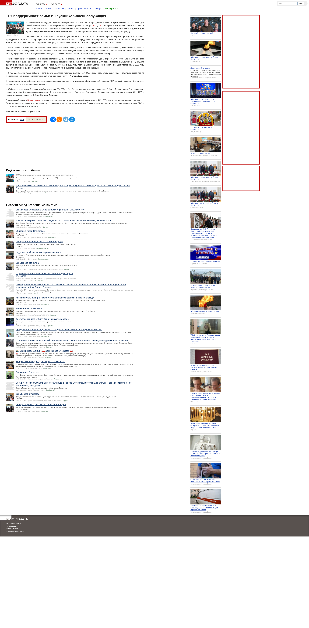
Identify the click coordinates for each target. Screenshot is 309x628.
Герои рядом (33, 100)
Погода (70, 8)
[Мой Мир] (72, 119)
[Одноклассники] (59, 119)
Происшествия (84, 8)
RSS (22, 531)
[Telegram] (66, 119)
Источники (59, 8)
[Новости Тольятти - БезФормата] (14, 3)
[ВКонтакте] (53, 119)
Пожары (98, 8)
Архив (48, 8)
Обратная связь (11, 526)
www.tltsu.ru (14, 35)
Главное (39, 8)
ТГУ (100, 25)
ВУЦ (95, 25)
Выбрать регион (12, 528)
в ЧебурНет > (111, 8)
